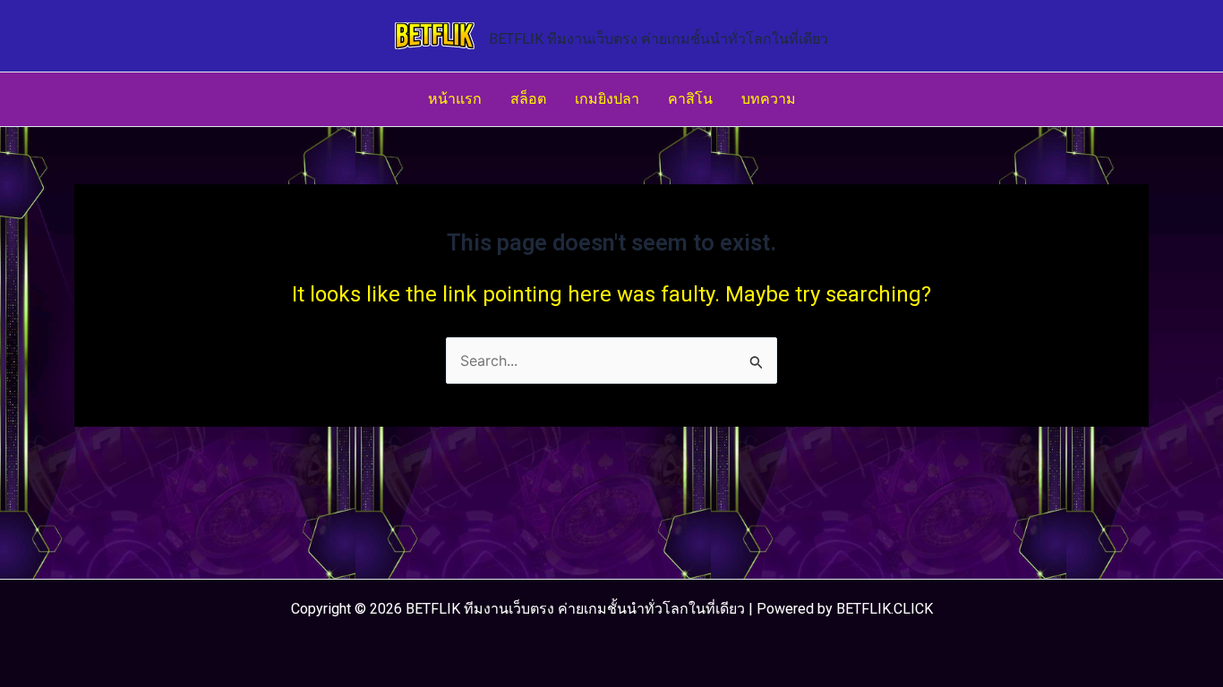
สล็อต (528, 98)
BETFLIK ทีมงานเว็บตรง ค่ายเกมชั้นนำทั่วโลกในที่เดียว (658, 38)
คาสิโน (690, 98)
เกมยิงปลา (607, 98)
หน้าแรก (455, 98)
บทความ (768, 98)
